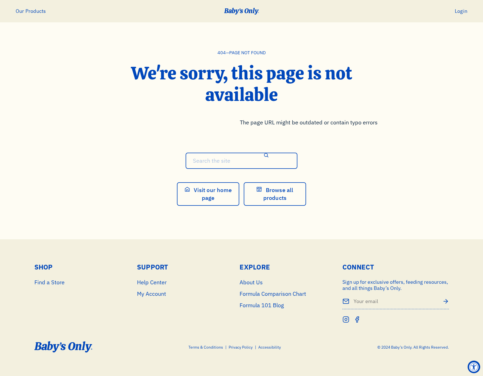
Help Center (152, 282)
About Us (251, 282)
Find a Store (49, 282)
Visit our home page (212, 194)
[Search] (266, 156)
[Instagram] (345, 319)
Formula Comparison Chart (273, 293)
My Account (151, 293)
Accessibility (269, 347)
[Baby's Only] (241, 11)
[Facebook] (357, 319)
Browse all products (278, 194)
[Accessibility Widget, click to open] (474, 367)
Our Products (31, 11)
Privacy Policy (241, 347)
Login (461, 11)
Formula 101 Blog (262, 305)
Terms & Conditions (205, 347)
